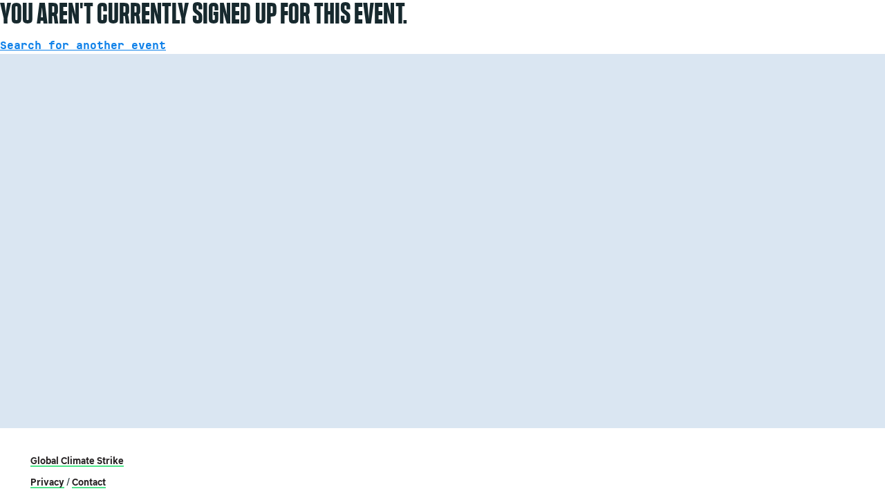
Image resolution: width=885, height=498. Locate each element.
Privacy (47, 482)
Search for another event (83, 45)
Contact (89, 482)
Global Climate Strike (77, 460)
